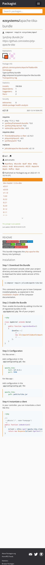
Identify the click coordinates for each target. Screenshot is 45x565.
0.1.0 (5, 215)
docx (6, 166)
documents (19, 166)
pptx (5, 169)
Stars (4, 94)
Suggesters (7, 91)
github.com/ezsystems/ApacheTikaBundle (20, 67)
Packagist (9, 3)
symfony (9, 164)
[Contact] (30, 554)
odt (11, 166)
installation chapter (10, 294)
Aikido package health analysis (15, 105)
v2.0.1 (5, 186)
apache (36, 166)
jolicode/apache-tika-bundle (16, 148)
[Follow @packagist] (36, 554)
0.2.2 (5, 199)
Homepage (7, 70)
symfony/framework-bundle (16, 123)
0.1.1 (5, 212)
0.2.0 (5, 206)
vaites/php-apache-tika (14, 128)
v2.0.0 (5, 189)
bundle (18, 164)
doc (30, 164)
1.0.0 (5, 196)
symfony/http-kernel (13, 126)
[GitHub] (41, 554)
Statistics (5, 561)
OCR (28, 166)
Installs (5, 86)
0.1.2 (5, 209)
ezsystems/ (11, 20)
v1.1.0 (5, 193)
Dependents (7, 89)
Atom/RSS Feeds (7, 556)
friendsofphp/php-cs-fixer (15, 136)
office (12, 169)
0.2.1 (5, 202)
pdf (25, 164)
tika (35, 164)
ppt (18, 169)
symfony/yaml (10, 141)
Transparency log (9, 78)
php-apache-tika (32, 251)
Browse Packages (8, 564)
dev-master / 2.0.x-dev (12, 183)
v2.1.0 (5, 180)
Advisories (6, 102)
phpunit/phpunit (12, 138)
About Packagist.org (9, 553)
